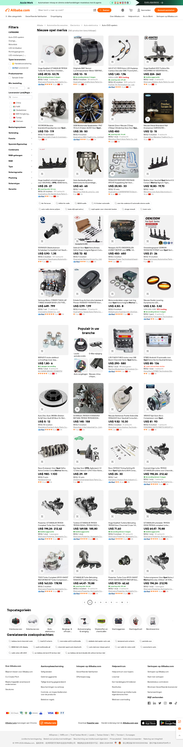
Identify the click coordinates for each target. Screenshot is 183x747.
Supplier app (93, 723)
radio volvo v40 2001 (19, 653)
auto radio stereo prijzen (50, 209)
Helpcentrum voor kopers (122, 672)
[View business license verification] (115, 743)
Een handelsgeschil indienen (124, 682)
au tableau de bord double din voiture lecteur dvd (86, 653)
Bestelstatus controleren (157, 682)
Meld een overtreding (121, 699)
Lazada (91, 735)
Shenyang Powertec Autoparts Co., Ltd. (53, 82)
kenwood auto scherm (126, 641)
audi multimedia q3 (43, 647)
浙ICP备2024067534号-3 (159, 743)
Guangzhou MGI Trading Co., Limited (88, 137)
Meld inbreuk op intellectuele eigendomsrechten (124, 693)
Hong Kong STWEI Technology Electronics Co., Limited (159, 371)
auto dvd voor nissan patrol (99, 647)
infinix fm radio (64, 203)
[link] (179, 721)
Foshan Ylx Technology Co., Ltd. (121, 84)
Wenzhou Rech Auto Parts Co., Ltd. (122, 139)
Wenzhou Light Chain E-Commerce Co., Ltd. (53, 137)
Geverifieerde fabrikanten (87, 672)
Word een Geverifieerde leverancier (162, 687)
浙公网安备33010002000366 (135, 743)
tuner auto (147, 209)
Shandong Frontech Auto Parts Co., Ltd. (53, 427)
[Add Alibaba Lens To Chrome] (48, 723)
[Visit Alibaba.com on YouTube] (170, 703)
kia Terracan (46, 203)
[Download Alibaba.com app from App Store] (149, 723)
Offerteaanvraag (83, 677)
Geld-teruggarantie (49, 677)
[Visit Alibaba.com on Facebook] (149, 703)
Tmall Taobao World (78, 735)
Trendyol (120, 735)
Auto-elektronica (91, 25)
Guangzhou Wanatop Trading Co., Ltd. (159, 137)
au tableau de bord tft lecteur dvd (47, 653)
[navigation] (20, 314)
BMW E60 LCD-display (19, 647)
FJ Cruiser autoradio (102, 203)
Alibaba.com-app (130, 723)
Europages (130, 735)
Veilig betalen (46, 672)
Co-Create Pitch (12, 677)
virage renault (130, 209)
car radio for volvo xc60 (126, 647)
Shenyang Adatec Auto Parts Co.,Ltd (159, 82)
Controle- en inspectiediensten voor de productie (54, 693)
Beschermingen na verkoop (52, 687)
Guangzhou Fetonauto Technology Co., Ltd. (159, 316)
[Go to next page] (127, 602)
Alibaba (40, 25)
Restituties (116, 687)
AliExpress (53, 735)
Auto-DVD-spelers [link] (109, 25)
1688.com (64, 735)
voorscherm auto (149, 647)
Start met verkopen (155, 677)
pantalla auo (147, 641)
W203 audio (81, 203)
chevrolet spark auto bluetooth (69, 647)
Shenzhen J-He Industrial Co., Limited (88, 427)
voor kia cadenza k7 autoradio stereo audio (133, 203)
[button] (94, 10)
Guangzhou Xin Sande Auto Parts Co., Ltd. (53, 194)
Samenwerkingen (154, 692)
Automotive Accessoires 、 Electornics (63, 25)
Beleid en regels (47, 699)
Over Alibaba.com (13, 666)
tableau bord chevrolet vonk (22, 641)
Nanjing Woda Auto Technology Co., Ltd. (123, 369)
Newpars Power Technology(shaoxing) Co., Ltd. (123, 259)
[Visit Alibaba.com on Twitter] (159, 703)
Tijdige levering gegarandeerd (53, 682)
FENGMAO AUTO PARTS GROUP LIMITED (159, 427)
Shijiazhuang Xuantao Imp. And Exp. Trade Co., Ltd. (123, 312)
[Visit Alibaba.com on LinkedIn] (154, 703)
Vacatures (9, 689)
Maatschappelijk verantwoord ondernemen (17, 683)
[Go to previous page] (84, 602)
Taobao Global (102, 735)
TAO (112, 735)
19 (122, 602)
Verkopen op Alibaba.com (158, 672)
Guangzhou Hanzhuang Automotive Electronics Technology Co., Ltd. (53, 259)
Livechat (115, 677)
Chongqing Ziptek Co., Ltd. (49, 312)
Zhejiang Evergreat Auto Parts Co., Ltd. (88, 480)
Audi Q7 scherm (46, 641)
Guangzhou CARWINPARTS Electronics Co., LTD (123, 192)
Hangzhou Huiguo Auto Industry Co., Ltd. (123, 480)
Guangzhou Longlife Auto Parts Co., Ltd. (88, 82)
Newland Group (44, 480)
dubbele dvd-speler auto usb (99, 641)
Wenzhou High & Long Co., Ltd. (86, 192)
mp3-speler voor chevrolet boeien (104, 209)
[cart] (131, 10)
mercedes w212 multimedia (70, 641)
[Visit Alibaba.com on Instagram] (165, 703)
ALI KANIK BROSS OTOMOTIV (50, 371)
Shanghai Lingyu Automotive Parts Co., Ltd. (159, 259)
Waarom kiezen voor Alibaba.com (19, 672)
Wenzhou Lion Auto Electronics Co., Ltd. (159, 192)
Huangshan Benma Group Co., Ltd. (87, 259)
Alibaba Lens (11, 723)
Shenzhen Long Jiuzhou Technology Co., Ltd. (123, 427)
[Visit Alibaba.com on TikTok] (176, 703)
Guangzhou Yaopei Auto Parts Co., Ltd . (88, 312)
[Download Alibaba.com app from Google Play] (169, 723)
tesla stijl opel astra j (75, 209)
